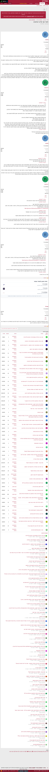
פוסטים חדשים (45, 5)
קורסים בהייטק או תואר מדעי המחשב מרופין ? (34, 357)
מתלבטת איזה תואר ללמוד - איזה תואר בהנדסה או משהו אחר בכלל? (31, 735)
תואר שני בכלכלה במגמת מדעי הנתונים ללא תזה (33, 337)
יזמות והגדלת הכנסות (41, 687)
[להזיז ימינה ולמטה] (1, 1)
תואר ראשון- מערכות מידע (38, 486)
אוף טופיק (14, 393)
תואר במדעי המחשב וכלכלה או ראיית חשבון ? (34, 400)
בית (46, 3)
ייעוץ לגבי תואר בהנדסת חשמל (37, 470)
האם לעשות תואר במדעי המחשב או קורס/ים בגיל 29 (32, 482)
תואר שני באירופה (39, 447)
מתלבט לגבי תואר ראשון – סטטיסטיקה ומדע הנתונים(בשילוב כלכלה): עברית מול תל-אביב (27, 608)
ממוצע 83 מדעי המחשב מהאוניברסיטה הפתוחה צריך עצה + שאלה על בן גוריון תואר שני (27, 552)
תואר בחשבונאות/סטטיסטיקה (37, 529)
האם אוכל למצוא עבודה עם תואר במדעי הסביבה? (33, 385)
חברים (31, 3)
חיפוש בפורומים (39, 5)
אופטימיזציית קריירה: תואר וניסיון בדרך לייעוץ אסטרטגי (32, 381)
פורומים (42, 3)
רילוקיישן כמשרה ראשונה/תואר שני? (36, 510)
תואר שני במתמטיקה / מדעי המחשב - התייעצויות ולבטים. (31, 345)
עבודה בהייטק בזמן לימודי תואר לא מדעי (35, 361)
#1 (45, 52)
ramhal (46, 23)
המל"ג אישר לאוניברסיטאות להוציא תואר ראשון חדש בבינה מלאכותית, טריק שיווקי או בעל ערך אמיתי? (24, 573)
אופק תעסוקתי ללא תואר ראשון (37, 474)
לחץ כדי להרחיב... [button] (42, 129)
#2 (45, 100)
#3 (45, 156)
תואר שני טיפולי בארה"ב (38, 459)
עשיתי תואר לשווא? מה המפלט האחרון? (35, 389)
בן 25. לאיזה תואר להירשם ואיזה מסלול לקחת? (33, 451)
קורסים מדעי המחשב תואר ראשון (36, 349)
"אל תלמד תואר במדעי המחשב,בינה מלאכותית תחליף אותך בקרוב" (31, 706)
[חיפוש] (2, 3)
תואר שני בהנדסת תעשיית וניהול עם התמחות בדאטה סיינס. (31, 517)
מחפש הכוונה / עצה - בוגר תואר (36, 408)
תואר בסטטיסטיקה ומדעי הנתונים (36, 478)
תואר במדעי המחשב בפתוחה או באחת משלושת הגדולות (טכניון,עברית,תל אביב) (29, 646)
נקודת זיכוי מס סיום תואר (38, 431)
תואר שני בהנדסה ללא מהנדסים (36, 513)
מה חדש (37, 3)
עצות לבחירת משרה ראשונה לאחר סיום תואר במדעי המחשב (31, 420)
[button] (34, 3)
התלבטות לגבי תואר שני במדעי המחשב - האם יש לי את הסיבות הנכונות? (30, 663)
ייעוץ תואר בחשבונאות (38, 443)
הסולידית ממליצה (23, 3)
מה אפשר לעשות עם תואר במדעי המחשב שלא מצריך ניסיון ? (31, 396)
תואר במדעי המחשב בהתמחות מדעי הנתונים (34, 341)
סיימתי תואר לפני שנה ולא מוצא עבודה (35, 525)
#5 (45, 252)
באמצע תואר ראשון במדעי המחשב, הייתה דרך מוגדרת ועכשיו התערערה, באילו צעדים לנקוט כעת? (25, 620)
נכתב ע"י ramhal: (42, 102)
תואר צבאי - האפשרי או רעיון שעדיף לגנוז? (34, 462)
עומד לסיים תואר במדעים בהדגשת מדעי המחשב (33, 365)
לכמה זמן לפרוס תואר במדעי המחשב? (35, 490)
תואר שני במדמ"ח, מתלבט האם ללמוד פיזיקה (34, 393)
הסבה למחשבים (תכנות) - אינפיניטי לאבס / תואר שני (32, 424)
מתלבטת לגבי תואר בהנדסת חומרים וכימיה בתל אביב (32, 428)
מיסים (15, 431)
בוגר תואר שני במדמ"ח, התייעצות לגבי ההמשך (33, 466)
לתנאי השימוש (30, 16)
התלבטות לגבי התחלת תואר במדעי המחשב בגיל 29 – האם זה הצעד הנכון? (30, 710)
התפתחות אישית (42, 537)
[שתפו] (45, 51)
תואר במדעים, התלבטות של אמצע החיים (35, 377)
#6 (45, 319)
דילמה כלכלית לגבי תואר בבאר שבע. (35, 502)
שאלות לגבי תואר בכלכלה (38, 435)
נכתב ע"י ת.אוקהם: (42, 158)
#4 (45, 197)
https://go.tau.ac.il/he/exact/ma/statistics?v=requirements (36, 208)
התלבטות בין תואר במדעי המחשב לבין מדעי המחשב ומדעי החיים (32, 569)
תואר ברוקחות (40, 412)
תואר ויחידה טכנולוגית (38, 506)
